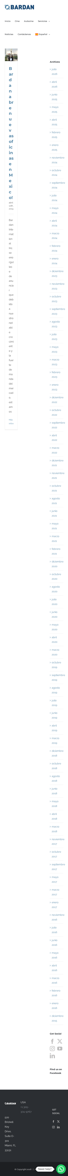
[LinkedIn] (52, 1055)
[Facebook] (52, 1041)
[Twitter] (59, 1041)
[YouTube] (59, 1048)
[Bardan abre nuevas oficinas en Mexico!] (11, 55)
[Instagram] (52, 1048)
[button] (61, 1169)
